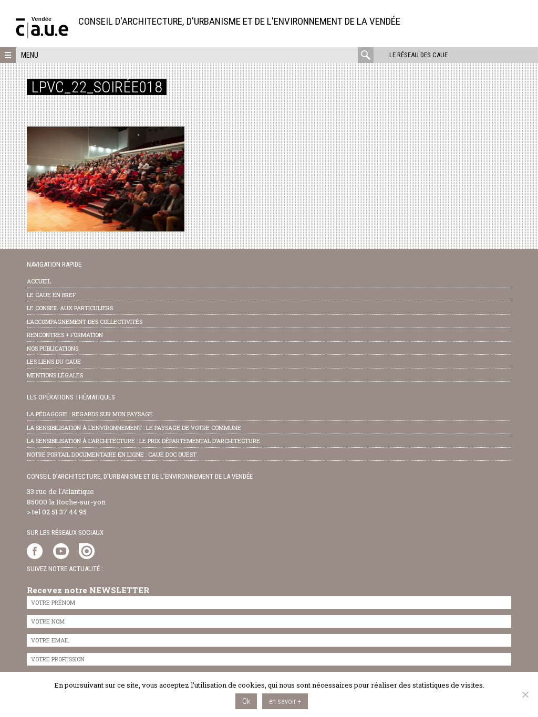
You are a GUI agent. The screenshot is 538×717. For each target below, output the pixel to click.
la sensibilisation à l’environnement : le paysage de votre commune (134, 427)
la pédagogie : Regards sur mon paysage (90, 414)
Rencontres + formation (65, 335)
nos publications (52, 348)
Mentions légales (55, 375)
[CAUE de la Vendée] (42, 35)
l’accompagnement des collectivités (84, 321)
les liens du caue (54, 361)
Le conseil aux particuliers (70, 308)
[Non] (525, 694)
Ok (246, 701)
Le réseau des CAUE (418, 55)
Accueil (39, 281)
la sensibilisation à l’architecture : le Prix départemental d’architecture (143, 441)
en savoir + (285, 701)
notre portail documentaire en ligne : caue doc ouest (111, 454)
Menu (29, 55)
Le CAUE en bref (51, 295)
